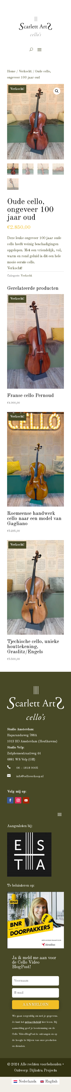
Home (11, 71)
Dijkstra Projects (43, 1070)
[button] (56, 91)
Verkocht (25, 71)
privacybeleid (33, 1022)
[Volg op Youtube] (26, 800)
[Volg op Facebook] (10, 800)
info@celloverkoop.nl (30, 776)
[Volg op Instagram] (18, 800)
